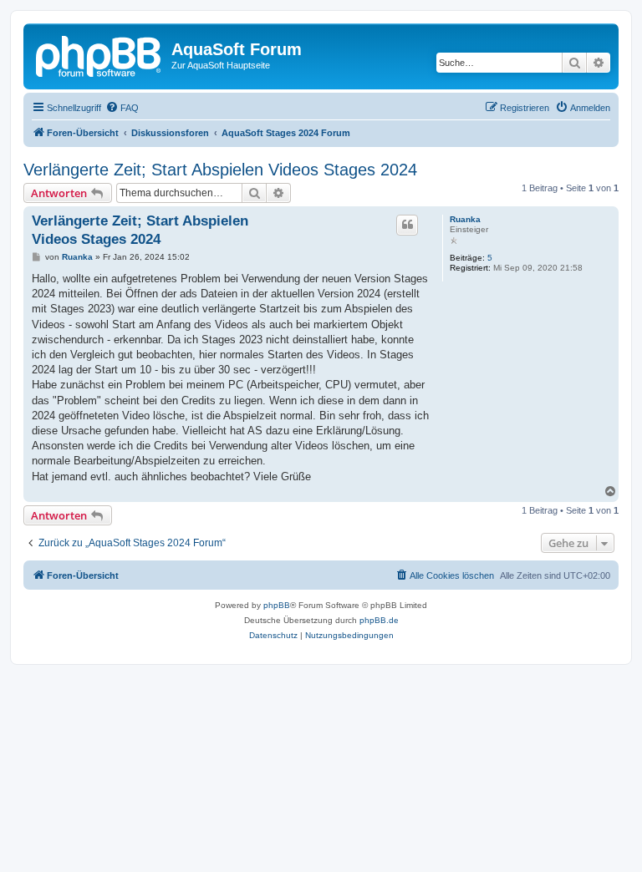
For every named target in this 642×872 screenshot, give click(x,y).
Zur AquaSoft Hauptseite (220, 65)
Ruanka (465, 219)
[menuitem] (122, 108)
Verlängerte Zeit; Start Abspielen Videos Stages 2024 (220, 169)
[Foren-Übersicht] (99, 54)
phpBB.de (379, 620)
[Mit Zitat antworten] (407, 225)
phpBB (276, 605)
